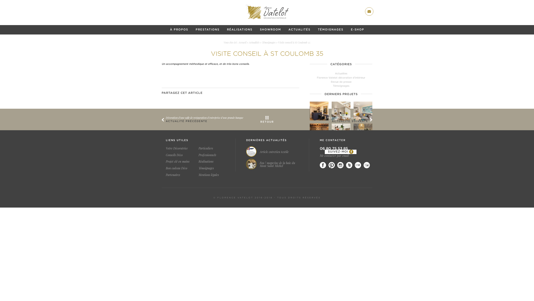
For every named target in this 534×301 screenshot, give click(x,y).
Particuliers (206, 148)
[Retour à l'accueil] (267, 11)
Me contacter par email (334, 156)
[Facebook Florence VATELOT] (323, 165)
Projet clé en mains (177, 161)
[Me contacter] (369, 11)
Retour (267, 122)
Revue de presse (341, 82)
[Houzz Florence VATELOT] (349, 165)
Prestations (207, 29)
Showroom (270, 29)
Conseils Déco (174, 155)
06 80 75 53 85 (334, 149)
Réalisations (239, 29)
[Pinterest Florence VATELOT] (332, 165)
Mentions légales (209, 175)
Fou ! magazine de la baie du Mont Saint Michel (277, 164)
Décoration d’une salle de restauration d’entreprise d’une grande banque (204, 117)
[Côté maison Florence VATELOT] (358, 165)
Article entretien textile (274, 151)
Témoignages (330, 29)
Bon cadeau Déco (176, 168)
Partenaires (173, 175)
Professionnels (207, 155)
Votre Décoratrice (177, 148)
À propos (179, 29)
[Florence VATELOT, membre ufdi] (367, 165)
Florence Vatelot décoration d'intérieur (341, 78)
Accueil (242, 42)
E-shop (357, 29)
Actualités (299, 29)
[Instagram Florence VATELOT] (340, 165)
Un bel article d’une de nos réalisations (347, 117)
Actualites (341, 73)
